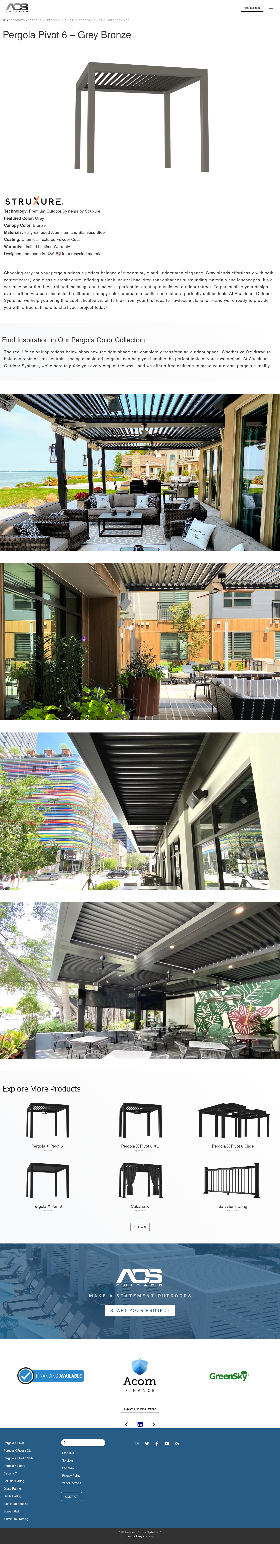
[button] (271, 8)
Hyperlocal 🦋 (146, 1536)
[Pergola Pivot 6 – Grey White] (126, 1425)
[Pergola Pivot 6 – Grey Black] (153, 1425)
